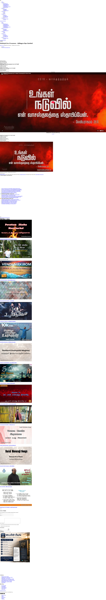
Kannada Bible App (6, 24)
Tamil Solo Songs (7, 217)
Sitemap (3, 598)
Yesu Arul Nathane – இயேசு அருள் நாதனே (6, 486)
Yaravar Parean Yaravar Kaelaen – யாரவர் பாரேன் (7, 300)
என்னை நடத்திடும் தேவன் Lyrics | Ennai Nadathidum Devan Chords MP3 (11, 189)
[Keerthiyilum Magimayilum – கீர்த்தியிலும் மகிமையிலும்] (16, 340)
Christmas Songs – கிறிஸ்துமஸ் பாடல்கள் (7, 577)
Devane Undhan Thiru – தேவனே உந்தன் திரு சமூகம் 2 (9, 192)
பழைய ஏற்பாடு (4, 588)
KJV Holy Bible (4, 585)
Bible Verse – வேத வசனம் (5, 576)
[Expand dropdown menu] (3, 23)
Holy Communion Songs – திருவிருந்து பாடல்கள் (8, 580)
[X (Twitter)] (1, 219)
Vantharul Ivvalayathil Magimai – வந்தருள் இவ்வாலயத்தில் (8, 362)
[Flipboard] (8, 219)
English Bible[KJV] (6, 30)
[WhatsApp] (3, 219)
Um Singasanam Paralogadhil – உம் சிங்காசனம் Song (7, 424)
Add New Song (4, 595)
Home (2, 22)
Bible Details (5, 29)
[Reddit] (9, 219)
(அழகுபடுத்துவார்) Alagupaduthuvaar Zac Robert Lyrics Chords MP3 (11, 190)
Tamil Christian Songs (7, 47)
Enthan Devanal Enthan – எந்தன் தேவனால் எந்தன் (8, 195)
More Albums (3, 582)
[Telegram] (6, 219)
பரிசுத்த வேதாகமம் (4, 587)
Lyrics (3, 47)
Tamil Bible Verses (5, 38)
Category (3, 31)
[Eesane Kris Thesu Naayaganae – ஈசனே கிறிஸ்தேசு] (16, 464)
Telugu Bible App (5, 27)
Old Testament (3, 586)
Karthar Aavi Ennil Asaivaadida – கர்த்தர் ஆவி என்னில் (9, 202)
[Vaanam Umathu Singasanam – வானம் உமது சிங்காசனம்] (16, 443)
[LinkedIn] (7, 219)
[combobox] (4, 530)
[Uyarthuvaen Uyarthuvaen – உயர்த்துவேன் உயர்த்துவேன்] (16, 319)
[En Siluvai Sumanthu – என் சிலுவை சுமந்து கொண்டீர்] (16, 381)
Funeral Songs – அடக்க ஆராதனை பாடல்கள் (8, 578)
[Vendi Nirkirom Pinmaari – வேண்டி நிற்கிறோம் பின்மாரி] (16, 278)
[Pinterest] (2, 219)
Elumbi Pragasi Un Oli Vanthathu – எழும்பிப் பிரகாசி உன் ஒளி (8, 507)
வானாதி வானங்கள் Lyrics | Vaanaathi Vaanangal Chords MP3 (10, 197)
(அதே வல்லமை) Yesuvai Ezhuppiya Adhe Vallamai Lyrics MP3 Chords (11, 191)
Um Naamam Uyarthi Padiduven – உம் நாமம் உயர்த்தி (9, 203)
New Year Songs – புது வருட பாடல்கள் (7, 581)
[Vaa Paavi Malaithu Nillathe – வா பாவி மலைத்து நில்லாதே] (16, 402)
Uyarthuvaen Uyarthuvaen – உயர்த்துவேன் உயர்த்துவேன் (8, 321)
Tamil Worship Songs (3, 174)
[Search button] (8, 530)
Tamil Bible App (5, 26)
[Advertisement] (53, 54)
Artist (4, 32)
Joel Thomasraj (2, 217)
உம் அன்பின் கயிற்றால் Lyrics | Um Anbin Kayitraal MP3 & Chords (10, 194)
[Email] (4, 219)
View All (4, 34)
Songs (2, 33)
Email (1, 515)
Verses (2, 37)
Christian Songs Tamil (23, 174)
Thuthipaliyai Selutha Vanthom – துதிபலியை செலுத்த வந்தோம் (10, 199)
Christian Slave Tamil (3, 40)
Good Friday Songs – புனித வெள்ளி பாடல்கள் (8, 579)
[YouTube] (4, 593)
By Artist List (5, 35)
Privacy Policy (3, 597)
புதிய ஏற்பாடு (3, 589)
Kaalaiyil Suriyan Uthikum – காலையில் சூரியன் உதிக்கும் (9, 201)
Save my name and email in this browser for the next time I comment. (10, 524)
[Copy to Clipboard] (5, 219)
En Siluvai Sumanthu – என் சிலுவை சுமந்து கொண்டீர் (7, 383)
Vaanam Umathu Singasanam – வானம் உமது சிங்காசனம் (8, 445)
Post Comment (2, 527)
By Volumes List (5, 36)
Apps (2, 23)
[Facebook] (0, 219)
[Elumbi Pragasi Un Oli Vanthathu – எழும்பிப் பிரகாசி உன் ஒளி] (16, 505)
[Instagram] (2, 593)
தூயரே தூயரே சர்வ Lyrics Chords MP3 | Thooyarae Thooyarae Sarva (11, 188)
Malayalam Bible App (6, 25)
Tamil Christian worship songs (39, 174)
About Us (3, 596)
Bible (2, 28)
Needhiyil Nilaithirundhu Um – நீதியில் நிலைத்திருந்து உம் (9, 200)
